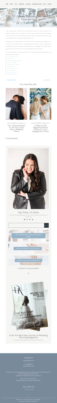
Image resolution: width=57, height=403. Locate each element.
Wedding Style (22, 123)
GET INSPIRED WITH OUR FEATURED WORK (28, 235)
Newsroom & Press (37, 4)
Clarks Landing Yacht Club (13, 56)
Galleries (28, 4)
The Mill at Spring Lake (12, 68)
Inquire (49, 4)
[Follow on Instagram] (24, 220)
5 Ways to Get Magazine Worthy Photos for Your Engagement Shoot (40, 128)
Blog (44, 4)
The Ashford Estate (11, 72)
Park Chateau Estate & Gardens (14, 60)
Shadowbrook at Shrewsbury (13, 64)
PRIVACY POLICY (22, 401)
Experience (21, 4)
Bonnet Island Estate (11, 70)
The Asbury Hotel (11, 66)
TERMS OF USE (28, 401)
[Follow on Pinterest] (30, 220)
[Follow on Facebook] (27, 220)
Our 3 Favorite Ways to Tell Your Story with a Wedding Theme (16, 128)
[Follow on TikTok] (32, 220)
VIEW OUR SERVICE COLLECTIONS (28, 248)
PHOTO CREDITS (34, 401)
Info (16, 4)
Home (7, 4)
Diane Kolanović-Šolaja (20, 22)
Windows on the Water (12, 62)
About (11, 4)
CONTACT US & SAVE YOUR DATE (28, 260)
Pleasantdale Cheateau (12, 74)
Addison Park (10, 58)
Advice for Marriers (39, 22)
